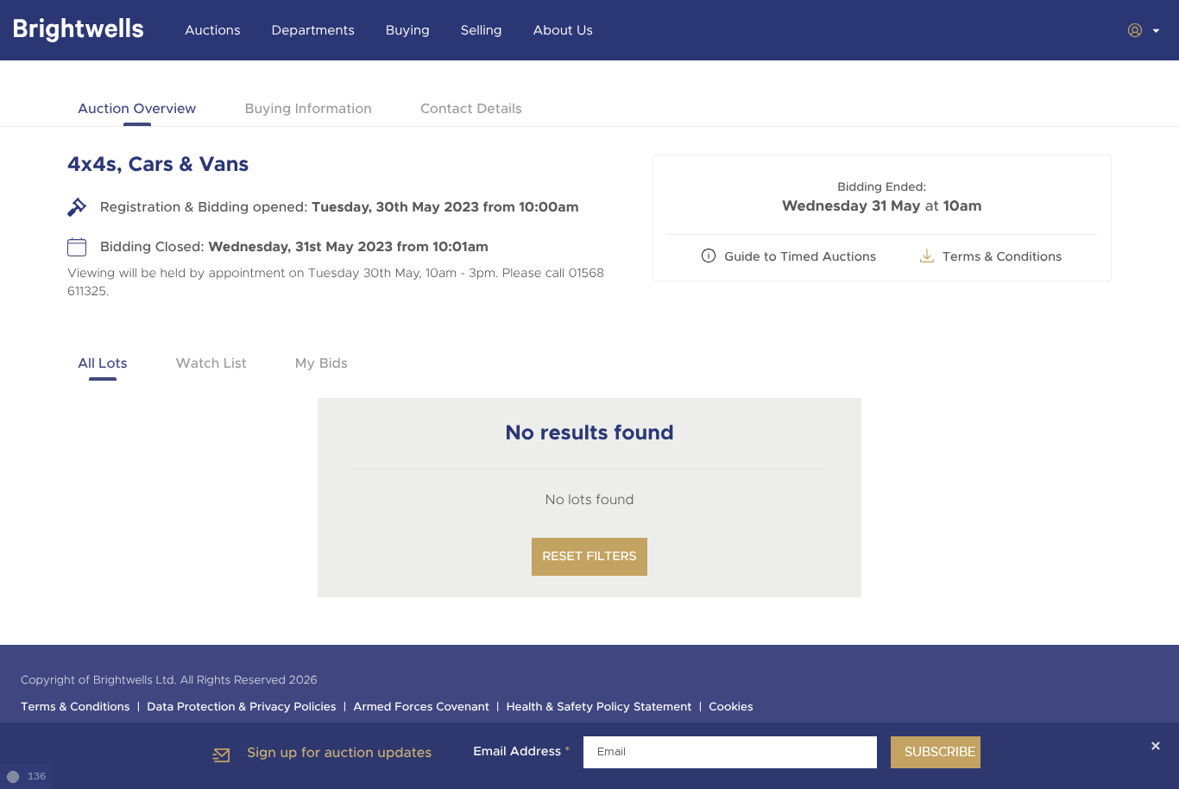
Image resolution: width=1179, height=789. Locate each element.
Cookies (731, 707)
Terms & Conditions (1002, 257)
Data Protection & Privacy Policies (241, 707)
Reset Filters (589, 557)
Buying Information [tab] (307, 108)
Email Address (521, 752)
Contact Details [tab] (471, 108)
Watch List (211, 363)
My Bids (321, 363)
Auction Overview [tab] (137, 108)
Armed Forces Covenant (421, 707)
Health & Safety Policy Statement (599, 707)
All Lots (103, 363)
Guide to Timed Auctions (800, 257)
